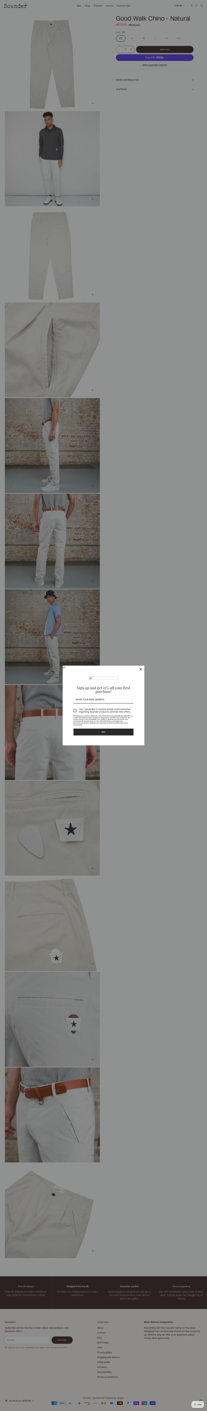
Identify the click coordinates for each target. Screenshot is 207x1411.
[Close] (140, 669)
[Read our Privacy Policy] (132, 716)
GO (103, 732)
